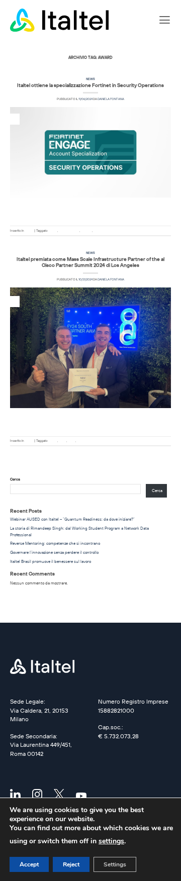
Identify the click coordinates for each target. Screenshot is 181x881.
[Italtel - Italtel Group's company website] (60, 20)
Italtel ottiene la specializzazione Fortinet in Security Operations (90, 85)
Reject (71, 864)
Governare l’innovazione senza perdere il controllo (54, 552)
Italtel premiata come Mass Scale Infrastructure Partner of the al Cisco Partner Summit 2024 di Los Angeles (90, 262)
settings (111, 841)
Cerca (15, 479)
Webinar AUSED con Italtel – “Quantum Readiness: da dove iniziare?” (72, 519)
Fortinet (86, 231)
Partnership (101, 231)
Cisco (62, 441)
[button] (164, 20)
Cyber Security (68, 231)
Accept (29, 864)
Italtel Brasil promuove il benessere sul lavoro (50, 561)
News (90, 79)
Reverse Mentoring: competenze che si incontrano (55, 543)
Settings (115, 864)
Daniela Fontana (111, 99)
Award (52, 231)
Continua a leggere (90, 212)
